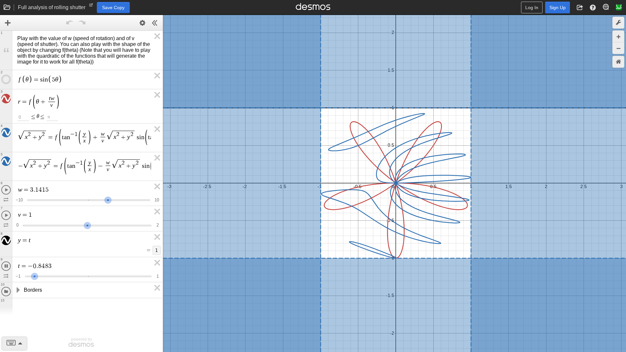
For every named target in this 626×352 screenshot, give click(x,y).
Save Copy (113, 7)
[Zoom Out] (618, 48)
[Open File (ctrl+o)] (7, 7)
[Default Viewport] (618, 62)
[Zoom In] (618, 36)
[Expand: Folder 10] (17, 290)
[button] (579, 7)
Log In (531, 7)
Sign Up (557, 7)
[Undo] (69, 22)
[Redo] (82, 22)
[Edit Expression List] (142, 22)
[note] (91, 6)
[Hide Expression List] (154, 22)
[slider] (108, 199)
